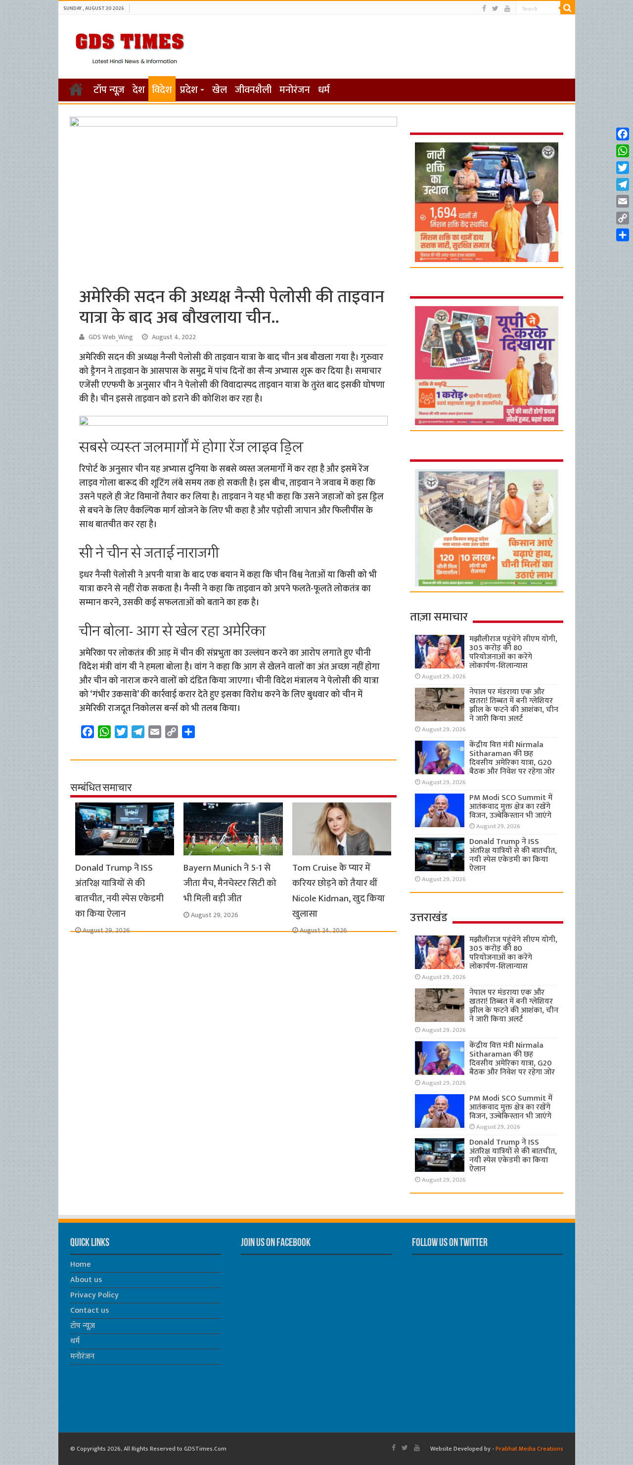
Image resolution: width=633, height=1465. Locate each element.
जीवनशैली (253, 90)
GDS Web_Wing (111, 337)
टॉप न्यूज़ (109, 90)
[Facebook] (484, 8)
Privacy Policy (94, 1295)
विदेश (162, 90)
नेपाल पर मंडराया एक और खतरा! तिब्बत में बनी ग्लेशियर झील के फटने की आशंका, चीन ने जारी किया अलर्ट (513, 705)
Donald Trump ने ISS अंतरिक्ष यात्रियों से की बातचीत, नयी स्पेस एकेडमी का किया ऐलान (119, 891)
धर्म (324, 90)
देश (139, 90)
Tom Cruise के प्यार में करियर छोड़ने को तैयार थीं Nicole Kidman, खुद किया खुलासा (338, 891)
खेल (219, 90)
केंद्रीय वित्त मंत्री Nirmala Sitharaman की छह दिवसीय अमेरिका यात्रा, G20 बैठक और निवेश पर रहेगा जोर (512, 758)
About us (86, 1280)
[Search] (567, 8)
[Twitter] (495, 8)
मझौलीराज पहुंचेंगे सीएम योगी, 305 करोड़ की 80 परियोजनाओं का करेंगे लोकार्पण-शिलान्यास (513, 652)
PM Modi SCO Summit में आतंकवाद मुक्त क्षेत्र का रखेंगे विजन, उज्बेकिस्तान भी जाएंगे (510, 806)
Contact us (89, 1310)
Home (80, 1264)
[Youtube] (507, 8)
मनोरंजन (294, 90)
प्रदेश (189, 90)
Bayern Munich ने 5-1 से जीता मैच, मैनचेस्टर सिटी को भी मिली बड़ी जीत (229, 883)
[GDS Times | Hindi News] (129, 46)
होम (76, 89)
